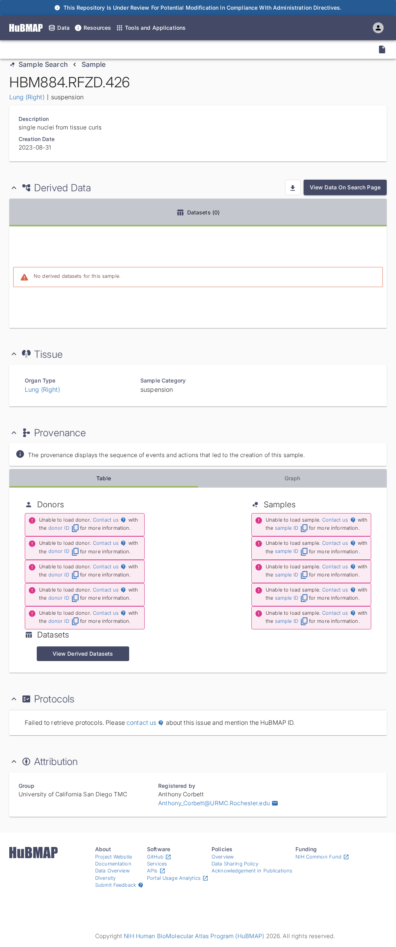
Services (157, 864)
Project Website (113, 857)
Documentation (113, 864)
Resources (97, 27)
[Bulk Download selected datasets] (292, 187)
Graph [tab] (292, 478)
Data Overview (112, 871)
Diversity (105, 878)
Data (63, 27)
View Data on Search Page (345, 187)
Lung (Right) (26, 97)
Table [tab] (103, 478)
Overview (223, 857)
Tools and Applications (155, 27)
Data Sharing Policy (235, 864)
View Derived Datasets (83, 653)
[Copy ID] (77, 49)
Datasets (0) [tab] (203, 212)
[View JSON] (382, 49)
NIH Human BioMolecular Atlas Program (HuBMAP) (194, 936)
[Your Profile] (378, 27)
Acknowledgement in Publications (252, 871)
